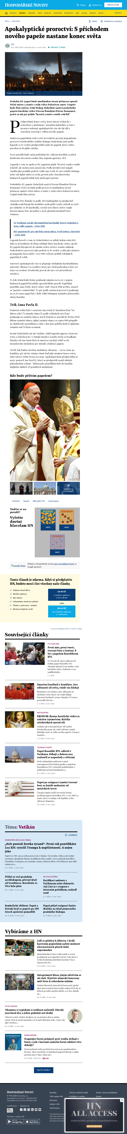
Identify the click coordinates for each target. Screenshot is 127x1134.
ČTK (12, 44)
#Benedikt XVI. (39, 501)
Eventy (98, 1096)
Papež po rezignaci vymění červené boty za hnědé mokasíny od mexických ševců (57, 785)
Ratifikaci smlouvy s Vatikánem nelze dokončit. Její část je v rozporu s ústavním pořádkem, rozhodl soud (60, 886)
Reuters (30, 93)
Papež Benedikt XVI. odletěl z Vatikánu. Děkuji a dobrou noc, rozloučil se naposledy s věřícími (56, 754)
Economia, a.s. (22, 1096)
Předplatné (113, 5)
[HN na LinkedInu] (32, 1109)
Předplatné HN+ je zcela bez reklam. (70, 629)
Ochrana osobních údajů (78, 1093)
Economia (53, 1100)
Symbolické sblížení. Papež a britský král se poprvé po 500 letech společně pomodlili (22, 909)
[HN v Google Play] (15, 1121)
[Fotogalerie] (7, 663)
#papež (26, 501)
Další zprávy (43, 1070)
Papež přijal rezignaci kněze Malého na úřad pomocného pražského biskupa (59, 909)
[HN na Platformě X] (21, 1109)
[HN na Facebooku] (25, 1109)
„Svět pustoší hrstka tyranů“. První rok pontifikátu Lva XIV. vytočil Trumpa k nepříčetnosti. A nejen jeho (40, 848)
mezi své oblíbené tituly (64, 564)
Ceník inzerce (55, 1108)
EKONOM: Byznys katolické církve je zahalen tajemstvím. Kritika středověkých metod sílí (58, 719)
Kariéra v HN (54, 1104)
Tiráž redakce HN (56, 1096)
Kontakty (53, 1093)
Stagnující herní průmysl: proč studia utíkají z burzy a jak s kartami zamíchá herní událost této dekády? (52, 1042)
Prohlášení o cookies (77, 1096)
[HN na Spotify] (36, 1109)
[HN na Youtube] (40, 1109)
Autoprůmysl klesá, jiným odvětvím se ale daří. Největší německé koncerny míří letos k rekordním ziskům (59, 978)
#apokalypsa (53, 501)
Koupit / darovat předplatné (106, 1093)
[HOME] (6, 13)
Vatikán (27, 827)
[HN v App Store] (32, 1121)
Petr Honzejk (11, 1006)
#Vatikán (16, 501)
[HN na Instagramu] (28, 1109)
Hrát (48, 527)
